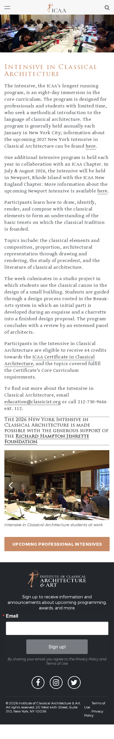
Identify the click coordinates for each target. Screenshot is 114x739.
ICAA (57, 7)
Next (102, 485)
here (91, 146)
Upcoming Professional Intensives (57, 544)
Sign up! (57, 646)
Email (12, 616)
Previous (11, 485)
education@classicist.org (32, 402)
